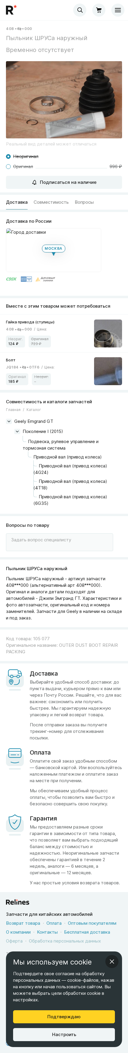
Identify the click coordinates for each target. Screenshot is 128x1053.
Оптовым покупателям (92, 923)
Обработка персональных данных (65, 941)
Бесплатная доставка (87, 932)
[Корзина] (98, 10)
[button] (64, 99)
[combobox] (79, 10)
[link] (64, 333)
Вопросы (84, 202)
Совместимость (51, 202)
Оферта (14, 941)
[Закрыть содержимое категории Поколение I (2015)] (17, 431)
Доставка (17, 202)
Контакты (47, 932)
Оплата (54, 923)
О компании (18, 932)
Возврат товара (23, 923)
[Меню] (117, 10)
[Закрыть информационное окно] (111, 961)
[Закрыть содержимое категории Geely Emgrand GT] (9, 421)
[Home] (12, 10)
